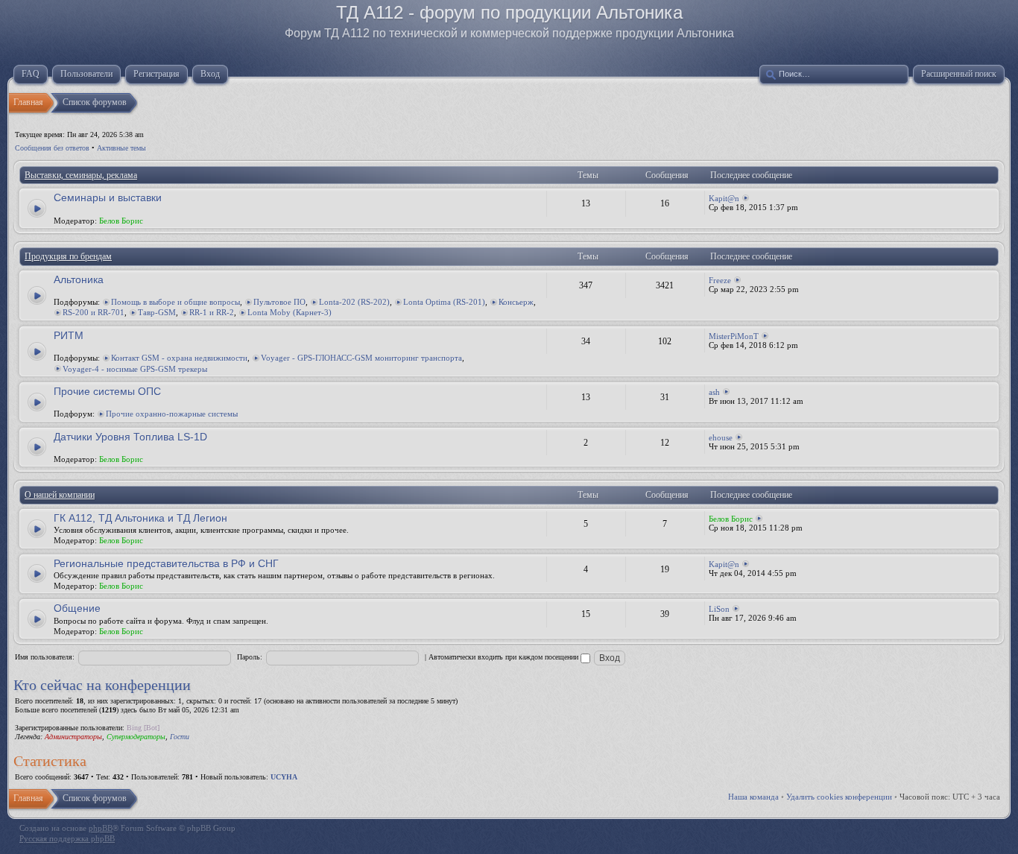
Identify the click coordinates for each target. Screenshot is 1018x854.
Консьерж (516, 301)
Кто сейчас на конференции (102, 685)
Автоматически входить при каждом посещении (505, 657)
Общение (77, 608)
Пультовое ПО (279, 301)
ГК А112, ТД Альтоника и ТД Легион (140, 518)
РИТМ (68, 335)
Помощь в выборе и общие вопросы (175, 301)
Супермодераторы (136, 737)
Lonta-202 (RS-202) (354, 301)
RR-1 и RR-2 (211, 312)
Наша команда (753, 796)
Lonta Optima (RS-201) (444, 301)
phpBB (101, 827)
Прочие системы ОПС (107, 391)
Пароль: (249, 657)
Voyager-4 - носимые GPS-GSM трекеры (135, 368)
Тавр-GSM (157, 312)
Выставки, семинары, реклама (81, 175)
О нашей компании (60, 495)
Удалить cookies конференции (839, 796)
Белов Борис (121, 220)
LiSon (719, 608)
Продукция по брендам (68, 256)
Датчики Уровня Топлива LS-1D (130, 437)
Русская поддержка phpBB (67, 838)
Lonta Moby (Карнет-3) (289, 312)
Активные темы (121, 148)
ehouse (721, 437)
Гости (179, 737)
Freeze (720, 280)
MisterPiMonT (734, 336)
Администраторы (73, 737)
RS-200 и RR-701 (93, 312)
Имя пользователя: (45, 657)
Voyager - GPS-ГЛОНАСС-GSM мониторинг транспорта (361, 357)
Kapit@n (724, 198)
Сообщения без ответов (52, 148)
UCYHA (284, 777)
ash (714, 392)
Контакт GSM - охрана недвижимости (179, 357)
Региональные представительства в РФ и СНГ (166, 563)
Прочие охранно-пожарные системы (172, 413)
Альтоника (79, 279)
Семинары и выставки (108, 197)
